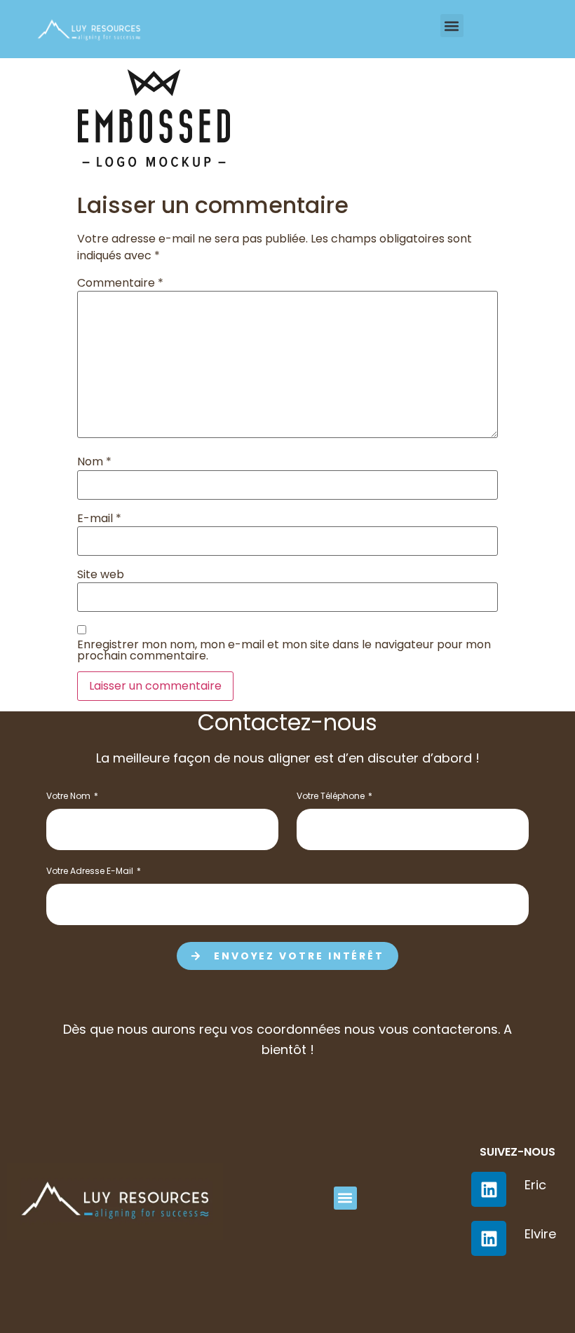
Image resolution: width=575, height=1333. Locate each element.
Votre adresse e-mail (90, 872)
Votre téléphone (332, 797)
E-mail (99, 518)
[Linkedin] (488, 1238)
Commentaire (120, 283)
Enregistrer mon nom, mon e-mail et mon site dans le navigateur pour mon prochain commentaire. (284, 650)
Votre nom (69, 797)
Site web (100, 574)
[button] (452, 25)
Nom (94, 461)
